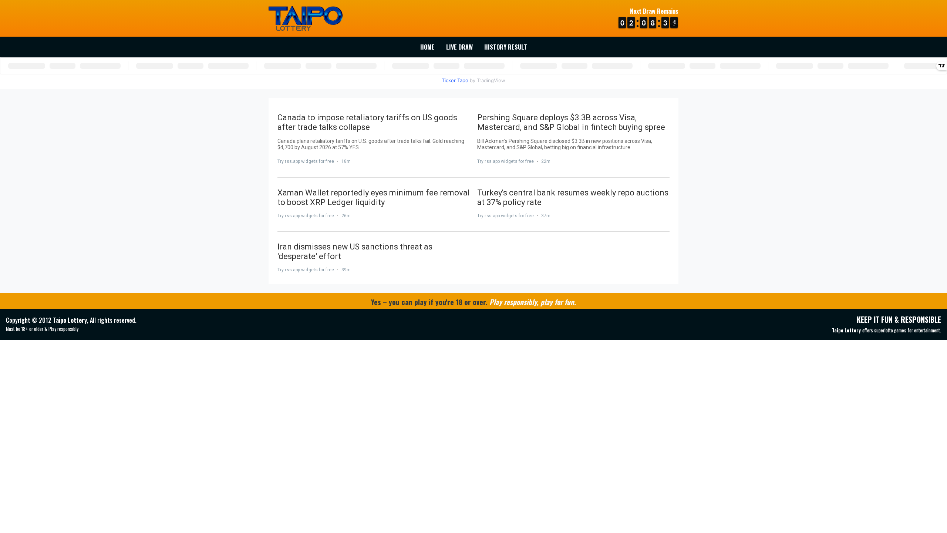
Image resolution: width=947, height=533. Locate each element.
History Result (505, 47)
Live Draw (459, 47)
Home (427, 47)
